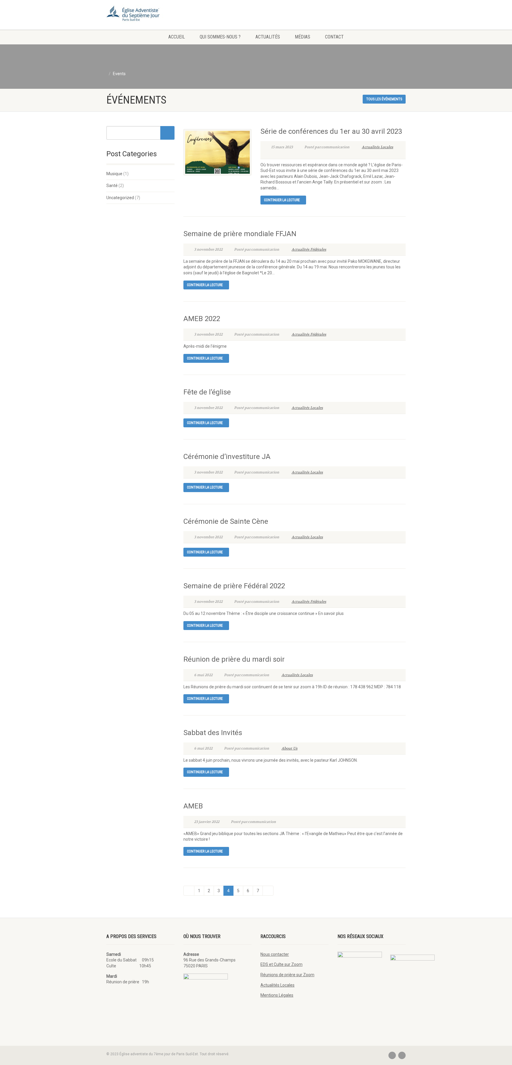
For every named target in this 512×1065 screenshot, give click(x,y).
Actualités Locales (377, 147)
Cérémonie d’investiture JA (227, 456)
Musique (114, 173)
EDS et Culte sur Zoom (281, 964)
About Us (289, 748)
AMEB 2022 (201, 319)
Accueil (176, 37)
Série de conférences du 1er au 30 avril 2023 (331, 131)
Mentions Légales (276, 995)
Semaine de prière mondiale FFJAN (239, 234)
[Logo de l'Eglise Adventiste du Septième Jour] (153, 14)
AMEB (193, 806)
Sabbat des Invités (212, 733)
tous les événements (384, 99)
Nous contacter (274, 954)
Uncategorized (120, 197)
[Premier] (188, 891)
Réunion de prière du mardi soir (234, 659)
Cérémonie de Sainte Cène (225, 521)
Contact (334, 37)
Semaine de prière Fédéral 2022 (234, 586)
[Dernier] (268, 891)
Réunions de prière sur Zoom (287, 974)
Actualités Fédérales (309, 249)
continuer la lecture (282, 200)
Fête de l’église (207, 392)
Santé (112, 185)
